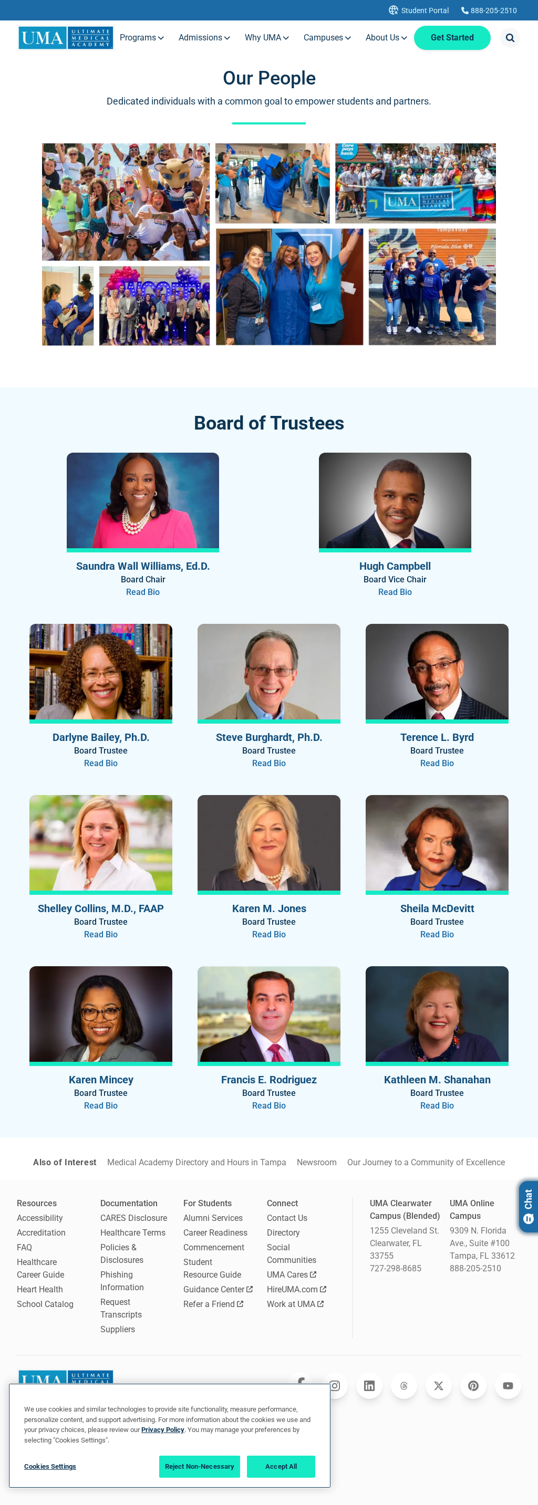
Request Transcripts (121, 1308)
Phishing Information (122, 1281)
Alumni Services (213, 1218)
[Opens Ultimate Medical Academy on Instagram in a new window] (335, 1386)
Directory (283, 1233)
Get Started (452, 38)
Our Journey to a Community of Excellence (426, 1162)
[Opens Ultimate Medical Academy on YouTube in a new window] (508, 1386)
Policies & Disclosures (121, 1253)
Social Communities (291, 1253)
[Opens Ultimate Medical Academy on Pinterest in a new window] (473, 1386)
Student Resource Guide (212, 1268)
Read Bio (143, 592)
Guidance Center (213, 1289)
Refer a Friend (209, 1304)
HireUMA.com (292, 1289)
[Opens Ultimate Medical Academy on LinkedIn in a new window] (369, 1386)
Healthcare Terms (132, 1233)
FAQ (24, 1247)
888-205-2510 (475, 1268)
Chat (528, 1199)
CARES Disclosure (133, 1218)
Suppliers (117, 1329)
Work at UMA (291, 1304)
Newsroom (317, 1162)
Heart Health (40, 1289)
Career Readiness (215, 1233)
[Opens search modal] (510, 38)
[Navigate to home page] (66, 38)
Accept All (281, 1466)
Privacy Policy (162, 1430)
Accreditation (41, 1233)
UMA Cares (287, 1275)
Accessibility (40, 1218)
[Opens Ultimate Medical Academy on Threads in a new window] (404, 1386)
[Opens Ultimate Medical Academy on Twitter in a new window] (439, 1386)
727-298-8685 (395, 1268)
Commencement (213, 1247)
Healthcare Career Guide (40, 1268)
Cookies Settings (50, 1466)
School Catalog (45, 1304)
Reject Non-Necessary (200, 1466)
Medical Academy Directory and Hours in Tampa (196, 1162)
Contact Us (287, 1218)
